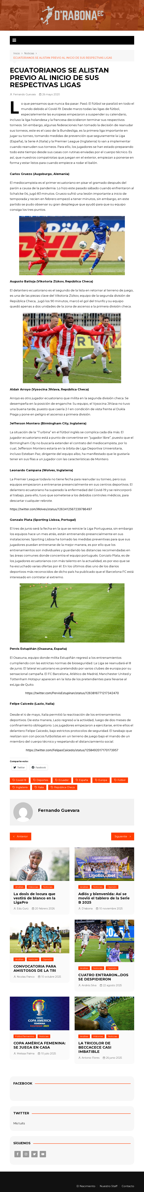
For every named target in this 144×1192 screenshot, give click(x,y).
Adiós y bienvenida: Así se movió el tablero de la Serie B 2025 (104, 898)
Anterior (22, 836)
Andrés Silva (89, 985)
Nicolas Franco (26, 976)
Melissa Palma (25, 1053)
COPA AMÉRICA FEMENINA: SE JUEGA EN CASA (40, 1045)
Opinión (112, 886)
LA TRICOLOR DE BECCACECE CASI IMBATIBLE (94, 1047)
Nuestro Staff (108, 1186)
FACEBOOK (22, 1083)
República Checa (64, 787)
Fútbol (121, 780)
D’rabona (87, 908)
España (83, 780)
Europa (102, 780)
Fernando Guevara (24, 94)
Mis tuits (19, 1123)
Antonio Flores (90, 1057)
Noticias (47, 886)
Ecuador (63, 780)
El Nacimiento (86, 1186)
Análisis (19, 886)
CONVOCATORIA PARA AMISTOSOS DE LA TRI (35, 968)
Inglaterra (22, 787)
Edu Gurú (22, 908)
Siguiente (121, 836)
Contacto (128, 1186)
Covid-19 (21, 780)
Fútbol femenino (24, 1036)
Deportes (42, 780)
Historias (33, 886)
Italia (41, 787)
